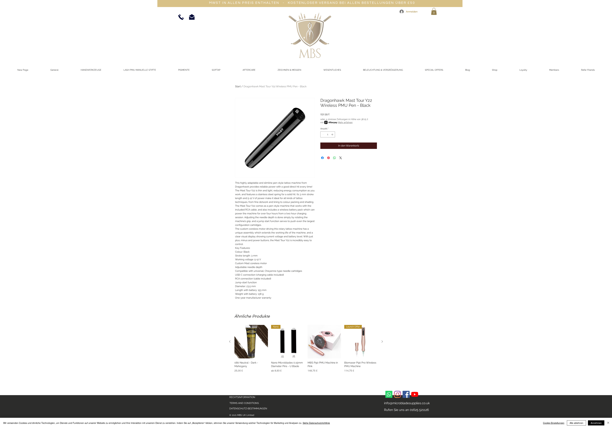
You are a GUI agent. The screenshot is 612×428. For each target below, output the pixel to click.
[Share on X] (340, 158)
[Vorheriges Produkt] (230, 341)
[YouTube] (414, 394)
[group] (306, 350)
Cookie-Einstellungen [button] (553, 422)
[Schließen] (608, 422)
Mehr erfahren (345, 122)
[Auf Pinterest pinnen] (328, 158)
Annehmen (596, 422)
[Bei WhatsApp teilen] (334, 158)
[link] (434, 11)
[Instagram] (397, 394)
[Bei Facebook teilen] (322, 158)
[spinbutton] (328, 134)
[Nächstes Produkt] (382, 341)
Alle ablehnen (576, 422)
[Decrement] (323, 134)
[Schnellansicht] (251, 341)
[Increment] (333, 134)
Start (238, 86)
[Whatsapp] (388, 394)
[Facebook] (406, 394)
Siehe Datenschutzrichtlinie (316, 422)
